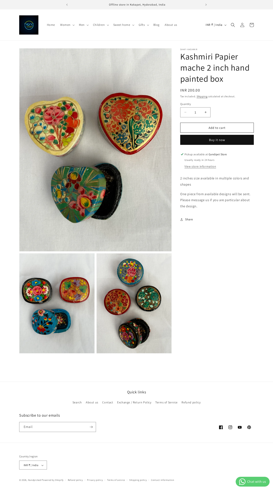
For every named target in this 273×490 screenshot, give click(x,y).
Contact (107, 402)
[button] (67, 24)
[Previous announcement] (67, 4)
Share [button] (189, 219)
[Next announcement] (206, 4)
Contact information (162, 480)
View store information (200, 166)
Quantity (185, 104)
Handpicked (34, 480)
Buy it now (217, 140)
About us (92, 402)
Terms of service (116, 480)
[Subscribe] (91, 427)
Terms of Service (166, 402)
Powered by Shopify (53, 480)
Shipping (202, 96)
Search (77, 402)
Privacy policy (95, 480)
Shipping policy (138, 480)
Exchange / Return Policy (134, 402)
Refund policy (191, 402)
